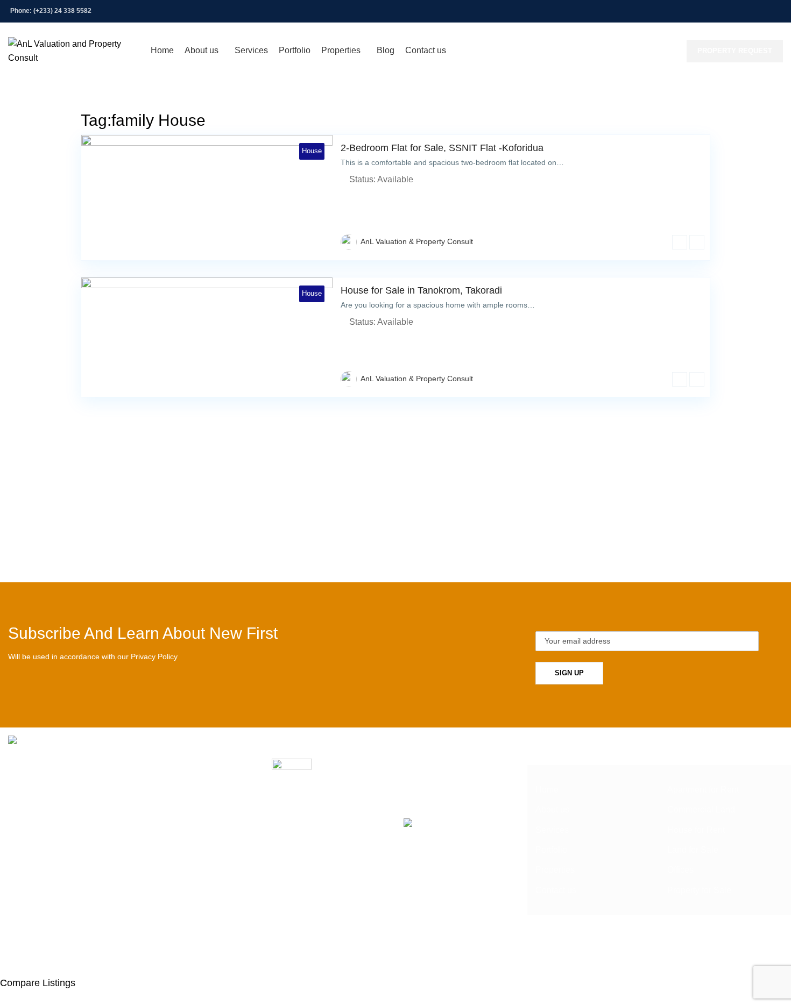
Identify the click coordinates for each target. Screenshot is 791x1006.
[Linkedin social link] (762, 11)
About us (552, 809)
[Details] (679, 242)
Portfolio (551, 849)
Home (547, 789)
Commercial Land (701, 809)
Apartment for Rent (703, 789)
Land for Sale (692, 849)
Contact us (555, 890)
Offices (680, 869)
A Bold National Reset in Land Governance (402, 764)
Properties (555, 869)
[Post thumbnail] (292, 775)
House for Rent (696, 829)
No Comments (415, 780)
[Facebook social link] (708, 11)
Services (552, 829)
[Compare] (696, 242)
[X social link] (721, 11)
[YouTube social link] (748, 11)
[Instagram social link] (735, 11)
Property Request (734, 51)
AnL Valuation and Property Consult (374, 954)
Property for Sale (699, 890)
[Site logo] (74, 50)
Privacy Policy (154, 656)
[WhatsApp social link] (776, 11)
